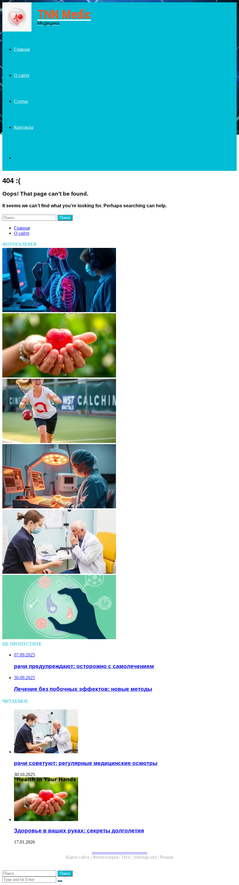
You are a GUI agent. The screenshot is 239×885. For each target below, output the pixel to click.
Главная (22, 49)
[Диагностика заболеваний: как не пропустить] (119, 607)
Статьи (21, 101)
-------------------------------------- (119, 851)
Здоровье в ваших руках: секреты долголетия (79, 830)
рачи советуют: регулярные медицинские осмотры (85, 763)
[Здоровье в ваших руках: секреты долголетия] (119, 346)
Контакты (24, 127)
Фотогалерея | (107, 857)
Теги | (127, 857)
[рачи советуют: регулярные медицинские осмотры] (119, 542)
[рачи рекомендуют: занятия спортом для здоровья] (119, 411)
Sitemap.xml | (147, 857)
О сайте (21, 75)
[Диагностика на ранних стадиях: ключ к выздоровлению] (119, 280)
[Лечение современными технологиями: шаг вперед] (119, 477)
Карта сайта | (79, 857)
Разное (166, 857)
